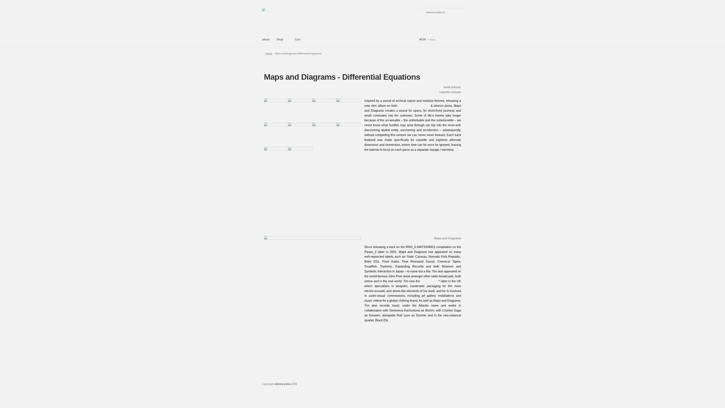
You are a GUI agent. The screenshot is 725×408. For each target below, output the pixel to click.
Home (269, 53)
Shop (279, 39)
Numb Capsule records (414, 105)
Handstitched (430, 281)
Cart (298, 39)
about (266, 39)
